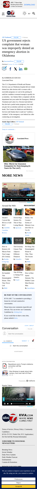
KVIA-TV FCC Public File (11, 434)
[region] (18, 353)
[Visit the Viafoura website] (30, 381)
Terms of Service (7, 429)
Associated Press (8, 61)
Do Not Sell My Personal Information (14, 437)
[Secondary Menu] (4, 13)
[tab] (8, 341)
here (16, 318)
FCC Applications (27, 434)
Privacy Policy (19, 429)
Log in (26, 325)
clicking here (18, 312)
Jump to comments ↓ (8, 129)
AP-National (20, 122)
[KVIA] (13, 13)
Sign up (31, 325)
